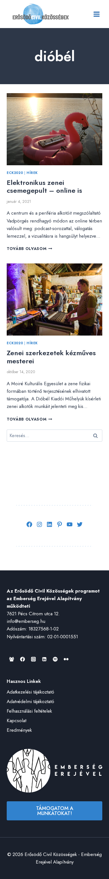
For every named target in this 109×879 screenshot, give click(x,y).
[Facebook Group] (11, 659)
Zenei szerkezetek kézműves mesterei (51, 357)
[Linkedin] (44, 659)
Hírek (32, 172)
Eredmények (19, 730)
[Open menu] (96, 14)
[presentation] (54, 129)
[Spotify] (55, 659)
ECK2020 (15, 172)
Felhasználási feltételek (29, 711)
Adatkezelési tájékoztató (30, 691)
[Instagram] (33, 659)
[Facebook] (22, 659)
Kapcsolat (16, 720)
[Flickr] (66, 659)
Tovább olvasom (29, 248)
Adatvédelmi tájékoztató (30, 701)
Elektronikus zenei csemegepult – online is (44, 187)
